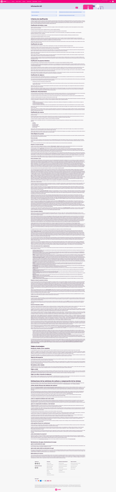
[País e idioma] (110, 1)
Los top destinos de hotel (74, 464)
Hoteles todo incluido (74, 466)
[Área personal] (113, 1)
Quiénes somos (49, 463)
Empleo (48, 470)
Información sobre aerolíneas (63, 466)
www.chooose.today (67, 383)
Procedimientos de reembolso (63, 464)
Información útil (61, 467)
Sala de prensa (49, 473)
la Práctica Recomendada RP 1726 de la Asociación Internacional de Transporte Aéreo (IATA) (48, 387)
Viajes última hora (73, 467)
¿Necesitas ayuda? (61, 463)
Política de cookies (49, 467)
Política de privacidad (50, 466)
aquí (64, 395)
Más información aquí (70, 393)
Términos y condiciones (76, 383)
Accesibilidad (60, 470)
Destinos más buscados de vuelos (75, 463)
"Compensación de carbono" (35, 405)
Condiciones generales (50, 464)
